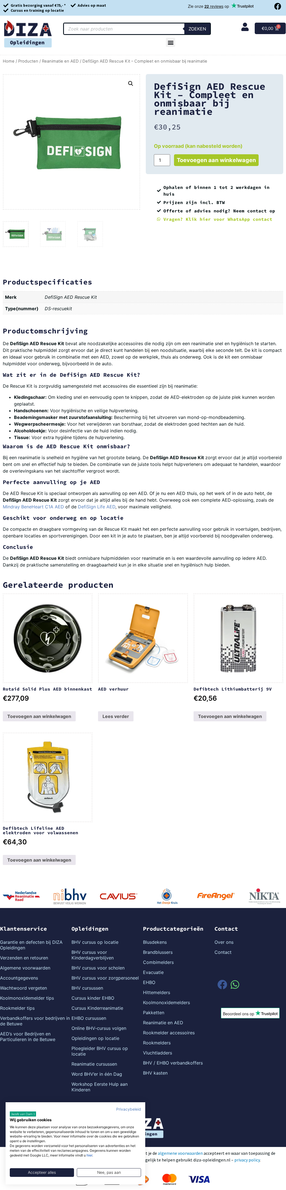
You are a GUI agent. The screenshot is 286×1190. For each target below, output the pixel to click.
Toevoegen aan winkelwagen (216, 160)
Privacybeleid (128, 1109)
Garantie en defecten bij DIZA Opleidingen (31, 944)
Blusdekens (155, 942)
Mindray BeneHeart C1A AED (33, 506)
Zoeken (197, 29)
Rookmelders (157, 1043)
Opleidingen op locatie (95, 1038)
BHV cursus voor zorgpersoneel (105, 978)
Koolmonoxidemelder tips (27, 998)
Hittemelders (156, 992)
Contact (223, 952)
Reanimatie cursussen (94, 1064)
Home (9, 61)
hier (89, 1155)
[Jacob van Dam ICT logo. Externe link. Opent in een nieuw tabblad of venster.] (23, 1113)
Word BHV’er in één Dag (97, 1074)
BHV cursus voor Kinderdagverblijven (93, 955)
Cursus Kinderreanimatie (97, 1008)
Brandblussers (158, 952)
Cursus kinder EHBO (93, 998)
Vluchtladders (157, 1053)
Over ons (223, 942)
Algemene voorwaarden (25, 968)
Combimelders (158, 962)
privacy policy (247, 1160)
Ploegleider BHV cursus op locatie (100, 1051)
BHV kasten (155, 1073)
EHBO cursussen (89, 1018)
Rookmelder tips (17, 1008)
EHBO (149, 982)
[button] (170, 42)
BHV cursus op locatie (95, 942)
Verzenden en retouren (24, 958)
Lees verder (116, 716)
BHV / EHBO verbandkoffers (173, 1063)
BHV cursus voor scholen (98, 968)
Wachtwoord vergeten (23, 988)
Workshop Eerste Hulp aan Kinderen (100, 1086)
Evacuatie (153, 972)
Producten (28, 61)
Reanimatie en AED (60, 61)
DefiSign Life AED (96, 506)
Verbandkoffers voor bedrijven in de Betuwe (35, 1021)
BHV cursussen (87, 988)
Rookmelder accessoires (169, 1032)
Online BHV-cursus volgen (99, 1028)
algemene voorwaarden (180, 1153)
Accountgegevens (19, 978)
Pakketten (153, 1012)
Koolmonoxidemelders (166, 1002)
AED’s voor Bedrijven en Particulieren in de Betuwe (27, 1036)
